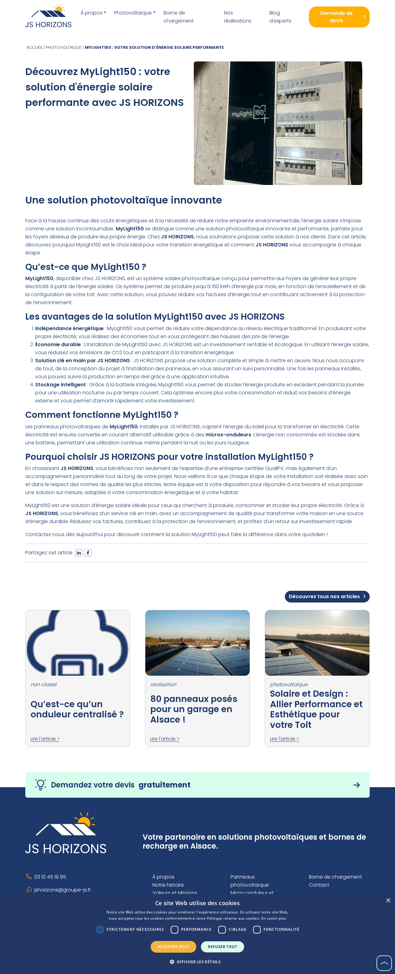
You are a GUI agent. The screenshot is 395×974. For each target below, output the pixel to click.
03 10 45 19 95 (50, 876)
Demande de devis (336, 17)
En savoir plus (273, 918)
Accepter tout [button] (173, 946)
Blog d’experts (280, 16)
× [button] (388, 900)
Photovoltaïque (133, 12)
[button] (197, 962)
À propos (91, 12)
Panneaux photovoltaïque (250, 880)
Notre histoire (168, 884)
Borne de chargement (179, 16)
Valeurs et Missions (175, 892)
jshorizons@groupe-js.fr (62, 889)
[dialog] (197, 934)
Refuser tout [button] (222, 946)
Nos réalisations (238, 16)
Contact (319, 884)
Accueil (35, 47)
